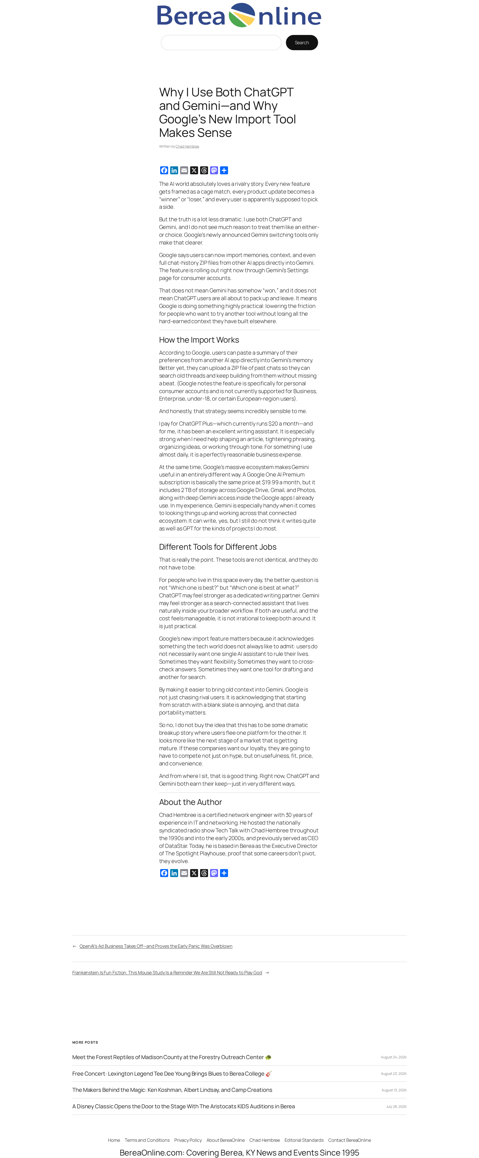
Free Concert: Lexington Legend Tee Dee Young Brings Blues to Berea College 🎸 (172, 1074)
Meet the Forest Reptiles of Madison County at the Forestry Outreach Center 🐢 (171, 1057)
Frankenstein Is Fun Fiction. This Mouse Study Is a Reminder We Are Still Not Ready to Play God (167, 972)
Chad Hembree (187, 146)
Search (302, 42)
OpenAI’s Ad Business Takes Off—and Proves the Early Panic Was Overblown (156, 946)
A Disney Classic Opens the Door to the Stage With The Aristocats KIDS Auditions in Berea (183, 1106)
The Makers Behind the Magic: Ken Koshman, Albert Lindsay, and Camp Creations (172, 1090)
